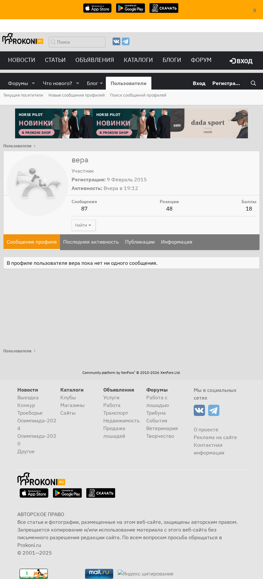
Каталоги (138, 60)
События (156, 420)
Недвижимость (121, 420)
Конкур (26, 405)
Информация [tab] (176, 241)
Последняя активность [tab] (91, 241)
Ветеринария (162, 428)
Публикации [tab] (140, 241)
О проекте (206, 429)
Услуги (111, 397)
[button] (33, 83)
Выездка (28, 397)
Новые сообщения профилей (76, 95)
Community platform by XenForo (131, 372)
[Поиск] (253, 83)
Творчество (160, 436)
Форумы (18, 83)
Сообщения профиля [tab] (32, 241)
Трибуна (156, 413)
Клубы (68, 397)
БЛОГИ (172, 60)
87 (84, 208)
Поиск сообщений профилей (138, 95)
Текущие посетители (23, 95)
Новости (21, 60)
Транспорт (115, 413)
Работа (112, 405)
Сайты (68, 413)
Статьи (55, 60)
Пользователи (129, 83)
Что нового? (57, 83)
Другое (26, 451)
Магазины (72, 405)
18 (249, 208)
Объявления (94, 60)
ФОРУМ (201, 60)
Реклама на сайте (215, 437)
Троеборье (30, 413)
